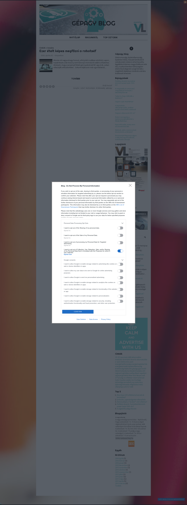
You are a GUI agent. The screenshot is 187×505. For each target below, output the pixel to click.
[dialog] (93, 252)
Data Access (93, 319)
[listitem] (93, 223)
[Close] (131, 186)
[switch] (120, 228)
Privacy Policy (105, 319)
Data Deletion (81, 319)
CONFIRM (78, 311)
